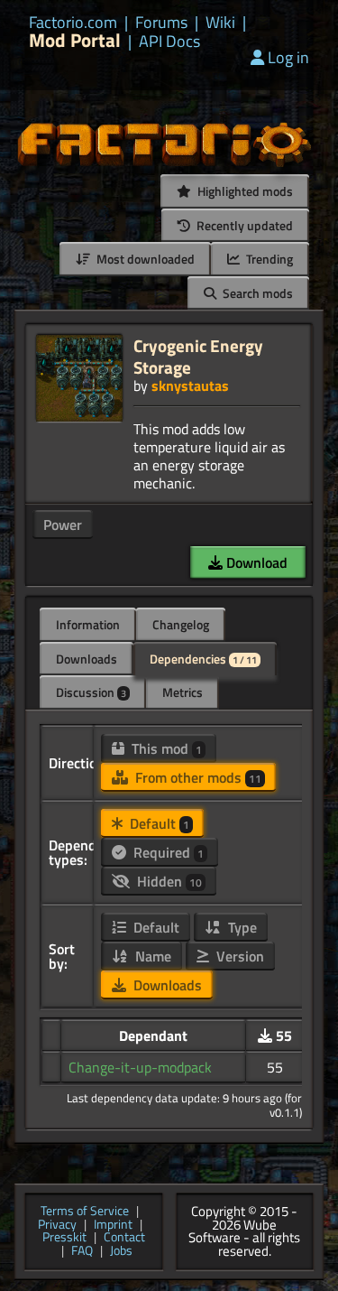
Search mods (256, 292)
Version (238, 956)
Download (255, 562)
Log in (288, 57)
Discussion (91, 692)
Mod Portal (75, 40)
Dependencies (203, 658)
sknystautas (190, 385)
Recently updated (243, 225)
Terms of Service (85, 1212)
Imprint (113, 1225)
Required (167, 852)
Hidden (167, 881)
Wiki (220, 22)
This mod (165, 748)
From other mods (196, 777)
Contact (124, 1238)
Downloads (86, 658)
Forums (161, 22)
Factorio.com (73, 22)
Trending (268, 258)
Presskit (64, 1238)
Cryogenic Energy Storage (198, 356)
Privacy (57, 1225)
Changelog (180, 624)
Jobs (121, 1251)
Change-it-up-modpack (140, 1067)
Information (88, 624)
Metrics (182, 692)
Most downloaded (144, 258)
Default (157, 823)
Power (62, 524)
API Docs (169, 41)
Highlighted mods (244, 190)
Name (151, 956)
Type (240, 927)
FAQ (82, 1251)
